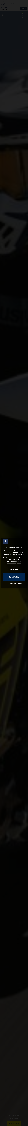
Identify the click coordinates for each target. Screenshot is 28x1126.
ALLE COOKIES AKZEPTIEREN (14, 577)
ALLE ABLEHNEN (14, 569)
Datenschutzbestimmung (11, 563)
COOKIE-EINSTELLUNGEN (14, 583)
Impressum (19, 563)
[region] (14, 563)
